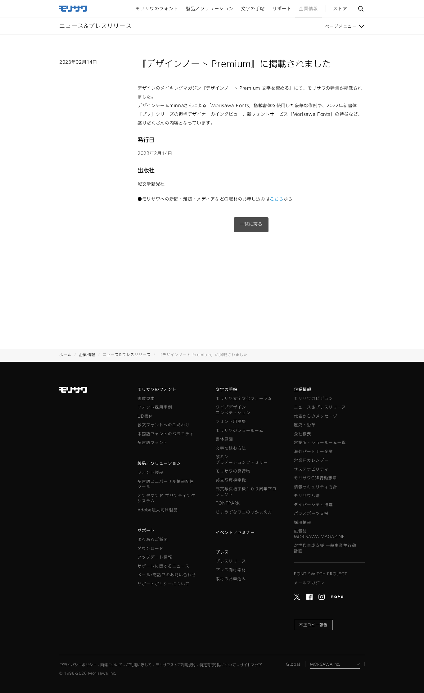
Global (293, 664)
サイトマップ (251, 665)
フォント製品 (151, 472)
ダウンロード (151, 548)
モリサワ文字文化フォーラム (244, 398)
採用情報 (302, 522)
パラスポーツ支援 (311, 513)
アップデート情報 (155, 557)
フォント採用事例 (155, 407)
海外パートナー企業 (313, 452)
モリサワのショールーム (240, 430)
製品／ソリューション (159, 463)
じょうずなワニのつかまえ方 (244, 512)
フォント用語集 (231, 421)
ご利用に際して (138, 665)
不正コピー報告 (313, 625)
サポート (146, 530)
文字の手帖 (226, 389)
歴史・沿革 (305, 425)
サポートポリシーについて (164, 584)
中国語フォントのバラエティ (166, 434)
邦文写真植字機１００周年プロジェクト (246, 491)
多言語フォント (153, 443)
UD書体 (145, 416)
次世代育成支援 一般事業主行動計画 (325, 548)
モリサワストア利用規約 (176, 665)
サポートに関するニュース (164, 566)
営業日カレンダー (311, 460)
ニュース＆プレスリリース (320, 407)
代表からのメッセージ (315, 416)
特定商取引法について (218, 665)
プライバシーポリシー (78, 665)
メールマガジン (309, 583)
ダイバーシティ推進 (313, 505)
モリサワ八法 (307, 496)
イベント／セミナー (235, 533)
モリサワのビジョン (313, 398)
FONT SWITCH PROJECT (320, 574)
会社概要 (302, 434)
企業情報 (87, 354)
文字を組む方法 (231, 448)
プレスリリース (231, 561)
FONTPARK (228, 503)
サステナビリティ (311, 469)
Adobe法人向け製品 (158, 510)
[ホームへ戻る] (73, 8)
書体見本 (146, 398)
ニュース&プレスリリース (127, 354)
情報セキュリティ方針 (315, 487)
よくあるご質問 (153, 539)
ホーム (65, 354)
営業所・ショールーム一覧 (320, 443)
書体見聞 (224, 439)
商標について (111, 665)
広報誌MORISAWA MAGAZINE (319, 534)
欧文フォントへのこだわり (164, 425)
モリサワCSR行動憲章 (315, 478)
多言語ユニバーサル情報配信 (166, 484)
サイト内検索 (360, 8)
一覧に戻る (251, 224)
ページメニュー (341, 26)
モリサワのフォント (157, 389)
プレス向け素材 (231, 570)
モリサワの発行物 (233, 471)
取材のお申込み (231, 579)
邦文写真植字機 (231, 480)
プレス (222, 552)
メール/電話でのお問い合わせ (167, 575)
